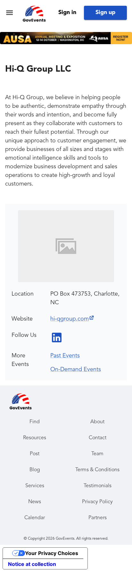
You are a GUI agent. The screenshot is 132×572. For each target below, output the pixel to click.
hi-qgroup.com (69, 319)
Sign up (105, 12)
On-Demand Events (75, 369)
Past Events (65, 356)
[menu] (9, 12)
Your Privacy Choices (51, 553)
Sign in (67, 12)
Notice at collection (32, 564)
